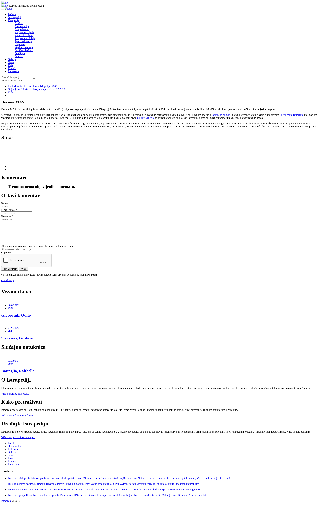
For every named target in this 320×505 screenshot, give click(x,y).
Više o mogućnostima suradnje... (18, 437)
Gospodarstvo (22, 29)
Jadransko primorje (222, 114)
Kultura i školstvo (24, 35)
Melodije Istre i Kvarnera (175, 495)
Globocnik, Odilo (16, 315)
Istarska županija (17, 495)
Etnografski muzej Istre (187, 483)
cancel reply (7, 280)
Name (5, 203)
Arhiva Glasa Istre (198, 495)
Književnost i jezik (24, 32)
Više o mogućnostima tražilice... (18, 415)
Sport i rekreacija (23, 41)
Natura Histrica (146, 478)
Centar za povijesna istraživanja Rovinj (62, 489)
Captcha (6, 252)
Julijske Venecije (145, 117)
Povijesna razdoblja (25, 38)
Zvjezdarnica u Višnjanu (133, 483)
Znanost (19, 56)
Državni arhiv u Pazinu (167, 478)
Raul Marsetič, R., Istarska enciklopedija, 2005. (33, 86)
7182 (10, 92)
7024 (10, 363)
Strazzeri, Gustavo (17, 338)
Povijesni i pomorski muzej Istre (25, 489)
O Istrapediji (14, 17)
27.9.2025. (13, 328)
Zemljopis (20, 53)
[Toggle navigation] (2, 9)
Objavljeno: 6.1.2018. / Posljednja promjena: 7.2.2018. (37, 89)
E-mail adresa (9, 209)
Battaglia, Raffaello (18, 371)
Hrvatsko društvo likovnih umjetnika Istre (68, 483)
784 (10, 331)
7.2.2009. (13, 360)
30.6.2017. (13, 305)
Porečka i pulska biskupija (160, 483)
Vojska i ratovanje (24, 47)
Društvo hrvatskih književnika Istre (118, 478)
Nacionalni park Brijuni (120, 495)
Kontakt (12, 68)
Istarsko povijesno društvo (45, 478)
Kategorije (13, 20)
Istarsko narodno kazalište (147, 495)
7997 (10, 308)
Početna (12, 14)
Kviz (10, 65)
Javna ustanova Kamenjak (94, 495)
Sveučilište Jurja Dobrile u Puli (164, 489)
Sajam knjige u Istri (191, 489)
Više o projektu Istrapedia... (15, 393)
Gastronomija (22, 26)
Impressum (14, 71)
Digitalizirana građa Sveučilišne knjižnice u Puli (205, 478)
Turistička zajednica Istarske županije (127, 489)
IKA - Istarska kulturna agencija (43, 495)
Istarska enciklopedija (19, 478)
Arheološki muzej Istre (96, 489)
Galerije (12, 59)
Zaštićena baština (24, 50)
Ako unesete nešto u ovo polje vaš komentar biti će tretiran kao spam (37, 246)
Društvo (19, 23)
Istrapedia (6, 500)
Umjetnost (20, 44)
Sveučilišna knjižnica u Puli (105, 483)
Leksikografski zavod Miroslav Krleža (80, 478)
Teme (11, 62)
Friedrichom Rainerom (292, 114)
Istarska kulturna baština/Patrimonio (27, 483)
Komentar (7, 216)
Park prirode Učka (70, 495)
